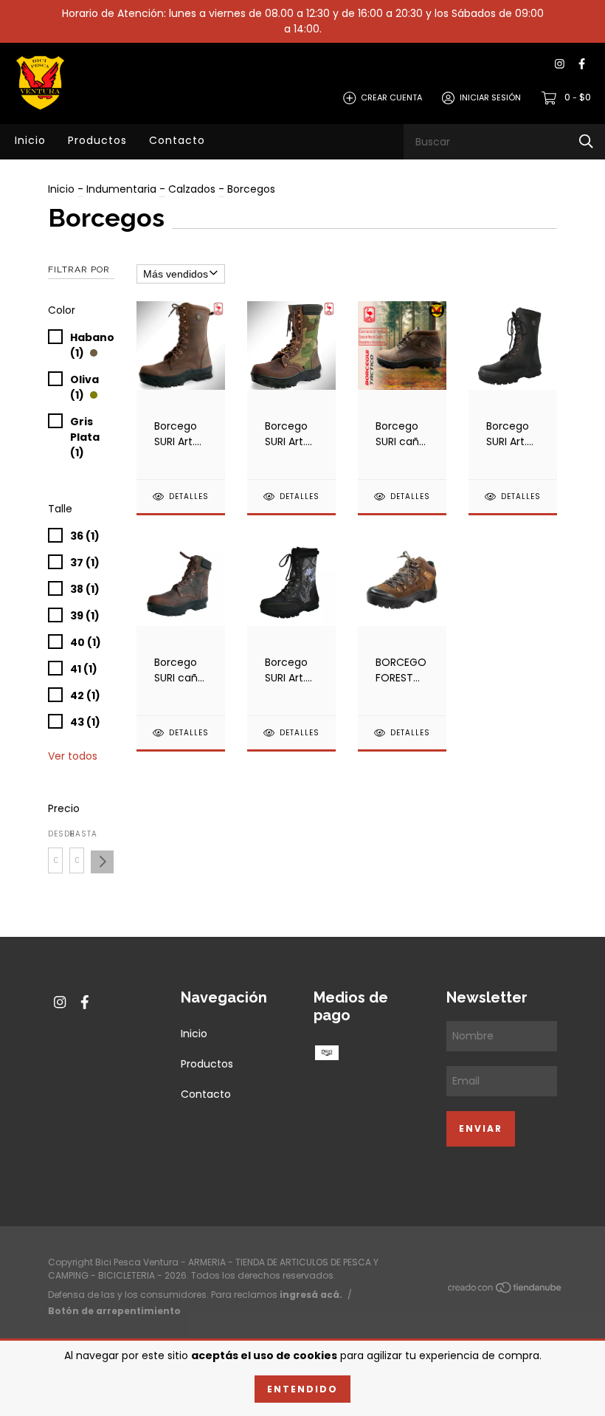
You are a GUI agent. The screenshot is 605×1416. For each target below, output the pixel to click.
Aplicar (102, 861)
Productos (97, 140)
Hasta (76, 833)
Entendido (302, 1389)
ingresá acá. (311, 1294)
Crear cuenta (391, 97)
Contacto (177, 140)
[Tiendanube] (505, 1290)
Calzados (191, 189)
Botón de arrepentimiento (114, 1311)
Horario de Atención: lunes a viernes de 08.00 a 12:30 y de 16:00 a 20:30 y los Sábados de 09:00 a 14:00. (303, 21)
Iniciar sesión (490, 97)
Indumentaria (121, 189)
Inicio (30, 140)
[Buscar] (586, 141)
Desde (55, 833)
